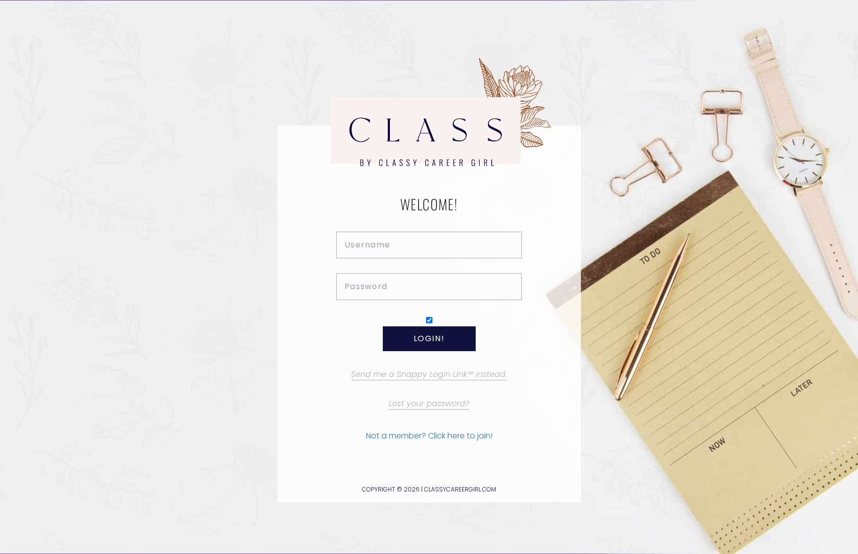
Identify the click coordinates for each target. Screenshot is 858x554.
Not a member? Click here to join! (429, 435)
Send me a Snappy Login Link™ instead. (429, 374)
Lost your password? (429, 403)
